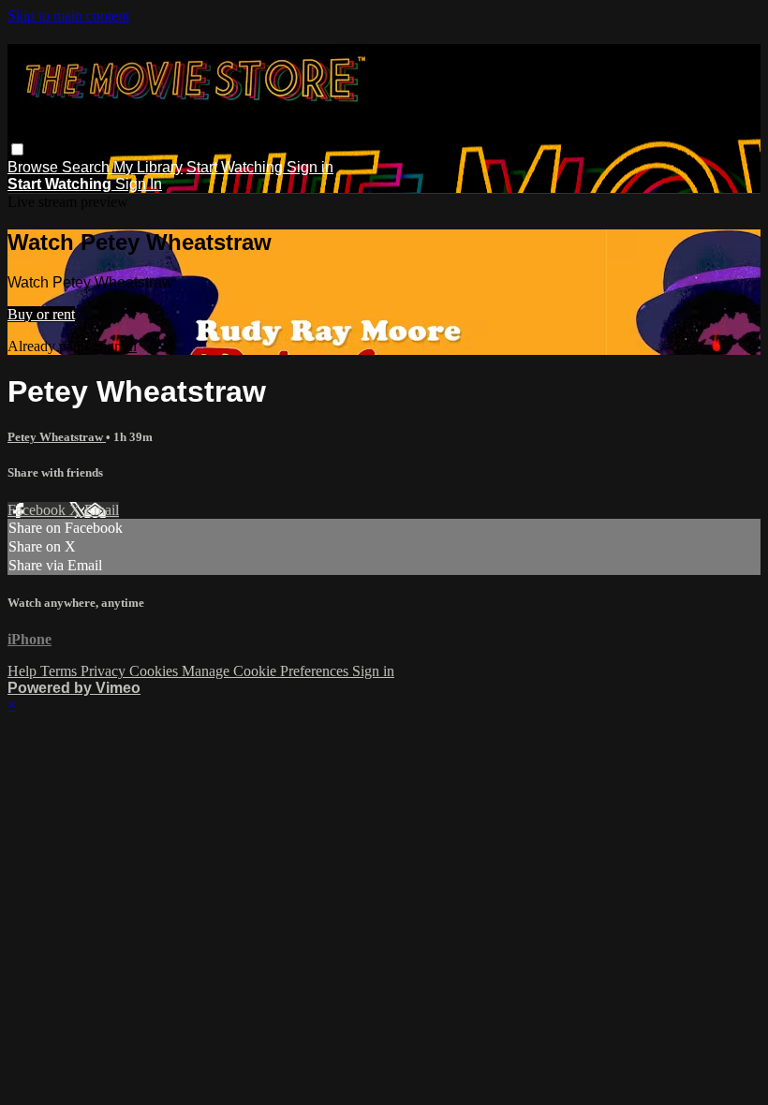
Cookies (155, 671)
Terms (60, 671)
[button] (17, 149)
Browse (34, 167)
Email (101, 510)
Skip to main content (68, 15)
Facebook (38, 510)
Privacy (105, 671)
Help (23, 671)
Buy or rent (41, 314)
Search (87, 167)
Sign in (310, 167)
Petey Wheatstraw (56, 437)
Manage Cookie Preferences (267, 671)
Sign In (138, 184)
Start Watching (236, 167)
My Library (148, 167)
